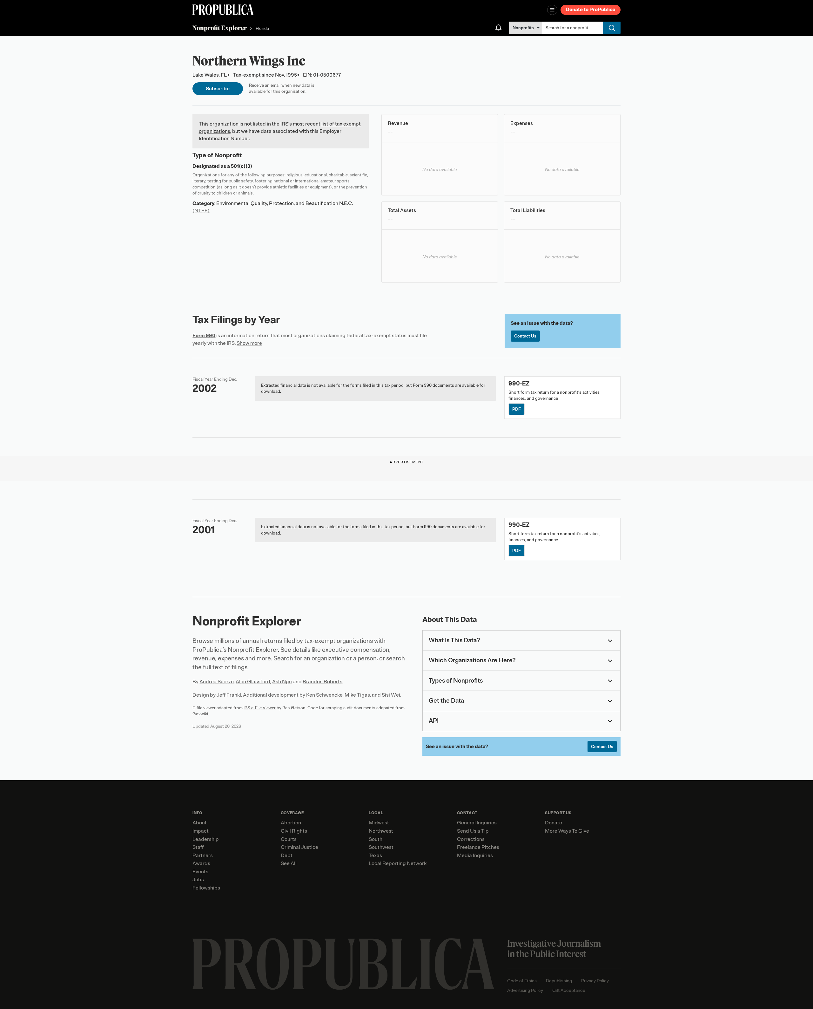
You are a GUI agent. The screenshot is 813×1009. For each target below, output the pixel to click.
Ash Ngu (282, 681)
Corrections (471, 839)
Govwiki (200, 714)
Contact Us (525, 336)
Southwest (381, 847)
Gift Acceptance (568, 990)
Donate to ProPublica (590, 9)
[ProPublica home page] (343, 964)
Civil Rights (294, 831)
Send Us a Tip (473, 831)
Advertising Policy (525, 990)
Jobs (198, 879)
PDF (516, 409)
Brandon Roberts (322, 681)
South (375, 839)
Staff (198, 847)
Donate (553, 823)
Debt (286, 855)
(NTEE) (201, 211)
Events (200, 872)
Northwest (381, 831)
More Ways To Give (567, 831)
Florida (262, 28)
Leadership (205, 839)
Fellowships (206, 888)
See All (289, 863)
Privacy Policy (595, 981)
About (199, 823)
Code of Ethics (522, 981)
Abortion (291, 823)
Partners (202, 855)
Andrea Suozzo (216, 681)
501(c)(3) (241, 166)
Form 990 (203, 335)
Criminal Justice (299, 847)
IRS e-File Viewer (260, 708)
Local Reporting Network (398, 863)
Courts (289, 839)
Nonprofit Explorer (219, 28)
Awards (201, 863)
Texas (375, 855)
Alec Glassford (253, 681)
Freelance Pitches (478, 847)
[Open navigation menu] (552, 10)
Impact (200, 831)
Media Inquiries (475, 855)
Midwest (379, 823)
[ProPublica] (222, 9)
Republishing (559, 981)
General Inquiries (477, 823)
